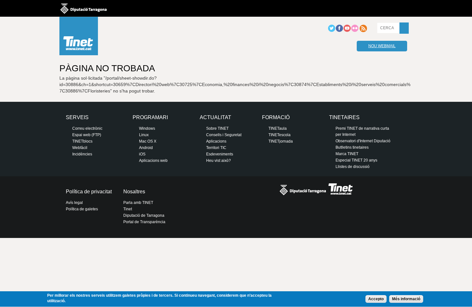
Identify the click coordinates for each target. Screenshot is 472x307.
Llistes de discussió (353, 166)
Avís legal (74, 202)
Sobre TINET (217, 128)
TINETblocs (82, 141)
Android (146, 147)
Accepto (376, 299)
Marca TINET (347, 154)
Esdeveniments (219, 154)
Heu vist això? (218, 160)
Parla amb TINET (138, 202)
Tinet (127, 209)
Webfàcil (79, 147)
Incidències (82, 154)
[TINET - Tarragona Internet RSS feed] (363, 31)
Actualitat (215, 117)
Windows (147, 128)
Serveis (77, 117)
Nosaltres (134, 191)
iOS (142, 154)
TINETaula (277, 128)
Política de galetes (82, 209)
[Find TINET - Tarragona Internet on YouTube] (347, 31)
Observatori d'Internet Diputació (363, 141)
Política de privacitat (89, 191)
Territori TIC (216, 147)
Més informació (406, 299)
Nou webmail (382, 46)
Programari (150, 117)
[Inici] (78, 37)
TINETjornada (280, 141)
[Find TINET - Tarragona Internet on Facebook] (339, 31)
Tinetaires (344, 117)
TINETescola (279, 135)
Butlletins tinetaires (352, 147)
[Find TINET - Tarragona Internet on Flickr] (355, 31)
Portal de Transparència (144, 222)
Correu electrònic (87, 128)
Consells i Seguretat (223, 135)
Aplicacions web (153, 160)
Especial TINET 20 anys (356, 160)
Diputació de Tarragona (143, 215)
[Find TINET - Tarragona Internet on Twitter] (332, 31)
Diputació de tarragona (83, 8)
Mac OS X (147, 141)
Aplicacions (216, 141)
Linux (144, 135)
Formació (276, 117)
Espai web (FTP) (86, 135)
